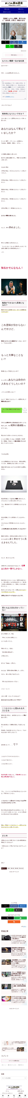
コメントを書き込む (14, 1060)
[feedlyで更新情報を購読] (20, 918)
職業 (17, 868)
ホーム (7, 1091)
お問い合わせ (21, 1091)
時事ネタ (4, 868)
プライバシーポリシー (7, 1093)
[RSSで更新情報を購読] (14, 921)
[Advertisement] (14, 887)
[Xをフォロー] (7, 918)
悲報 (13, 868)
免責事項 (21, 1093)
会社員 (22, 868)
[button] (18, 46)
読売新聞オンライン (9, 96)
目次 (12, 55)
